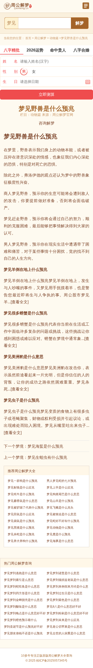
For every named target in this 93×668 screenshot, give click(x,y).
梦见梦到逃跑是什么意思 (20, 573)
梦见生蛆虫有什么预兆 (47, 457)
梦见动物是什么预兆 (60, 527)
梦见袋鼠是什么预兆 (21, 521)
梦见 (11, 23)
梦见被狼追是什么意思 (61, 514)
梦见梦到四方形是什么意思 (22, 593)
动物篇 (54, 38)
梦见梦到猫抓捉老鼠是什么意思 (67, 580)
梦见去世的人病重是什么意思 (66, 633)
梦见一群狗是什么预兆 (22, 481)
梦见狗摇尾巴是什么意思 (63, 494)
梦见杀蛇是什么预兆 (21, 534)
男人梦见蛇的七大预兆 (61, 481)
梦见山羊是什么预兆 (60, 501)
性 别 (10, 71)
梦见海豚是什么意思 (60, 541)
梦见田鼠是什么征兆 (21, 514)
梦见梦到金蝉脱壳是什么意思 (23, 600)
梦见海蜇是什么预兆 (45, 446)
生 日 (10, 81)
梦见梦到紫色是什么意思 (63, 600)
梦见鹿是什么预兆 (58, 534)
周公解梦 (40, 38)
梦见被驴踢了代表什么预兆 (25, 507)
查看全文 (20, 302)
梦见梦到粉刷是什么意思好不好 (67, 613)
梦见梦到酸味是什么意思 (20, 606)
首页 (28, 38)
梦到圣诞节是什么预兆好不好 (23, 626)
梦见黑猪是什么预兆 (21, 527)
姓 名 (10, 61)
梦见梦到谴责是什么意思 (63, 573)
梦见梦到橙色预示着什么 (20, 620)
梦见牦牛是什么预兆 (21, 494)
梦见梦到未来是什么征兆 (63, 620)
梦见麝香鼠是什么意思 (22, 501)
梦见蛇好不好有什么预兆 (63, 521)
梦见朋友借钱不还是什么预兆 (23, 633)
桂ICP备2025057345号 (51, 660)
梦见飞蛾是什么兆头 (60, 507)
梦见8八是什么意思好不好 (64, 606)
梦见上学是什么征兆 (60, 487)
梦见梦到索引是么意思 (19, 580)
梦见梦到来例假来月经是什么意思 (67, 587)
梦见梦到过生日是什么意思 (64, 593)
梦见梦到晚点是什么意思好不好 (25, 613)
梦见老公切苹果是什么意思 (64, 626)
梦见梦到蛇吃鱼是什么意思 (22, 586)
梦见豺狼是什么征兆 (21, 487)
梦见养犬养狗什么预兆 (22, 541)
